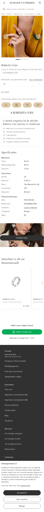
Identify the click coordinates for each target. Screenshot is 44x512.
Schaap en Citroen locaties (15, 361)
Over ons (8, 389)
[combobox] (22, 84)
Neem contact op (23, 332)
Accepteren (22, 493)
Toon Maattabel (36, 79)
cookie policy (25, 486)
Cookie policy (10, 410)
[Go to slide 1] (18, 59)
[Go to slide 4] (27, 59)
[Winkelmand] (40, 3)
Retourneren (10, 449)
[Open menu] (4, 3)
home (3, 14)
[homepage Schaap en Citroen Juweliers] (22, 3)
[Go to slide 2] (22, 59)
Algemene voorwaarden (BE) (16, 400)
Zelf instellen (22, 499)
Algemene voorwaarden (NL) (16, 395)
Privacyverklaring (11, 405)
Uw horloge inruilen (12, 439)
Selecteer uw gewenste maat (22, 79)
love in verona (29, 14)
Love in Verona (30, 207)
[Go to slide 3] (25, 59)
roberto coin (18, 14)
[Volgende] (38, 36)
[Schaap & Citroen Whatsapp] (16, 105)
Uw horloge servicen (13, 444)
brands (9, 14)
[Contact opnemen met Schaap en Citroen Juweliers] (38, 105)
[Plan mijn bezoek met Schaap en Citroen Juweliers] (27, 105)
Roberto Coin (9, 65)
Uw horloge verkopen (13, 433)
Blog (6, 415)
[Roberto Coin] (22, 112)
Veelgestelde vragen (13, 376)
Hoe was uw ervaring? (14, 371)
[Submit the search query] (4, 9)
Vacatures (9, 421)
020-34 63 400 (10, 355)
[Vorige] (5, 36)
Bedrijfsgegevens (12, 366)
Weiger (22, 506)
